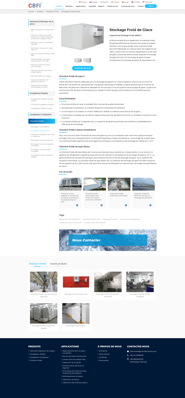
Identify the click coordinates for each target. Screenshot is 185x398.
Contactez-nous (138, 346)
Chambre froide (52, 11)
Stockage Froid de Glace (40, 131)
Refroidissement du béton (73, 376)
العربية (126, 2)
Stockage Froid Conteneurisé (42, 140)
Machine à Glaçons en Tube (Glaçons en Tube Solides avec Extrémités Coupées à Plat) (42, 37)
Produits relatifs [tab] (37, 263)
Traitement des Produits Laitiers (75, 383)
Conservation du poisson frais (74, 359)
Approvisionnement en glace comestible (74, 352)
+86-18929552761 (136, 359)
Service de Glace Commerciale (74, 356)
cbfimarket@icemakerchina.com (143, 351)
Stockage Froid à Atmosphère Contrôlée (42, 145)
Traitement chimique (71, 379)
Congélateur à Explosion (40, 114)
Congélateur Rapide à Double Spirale (42, 100)
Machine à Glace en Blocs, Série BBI (43, 54)
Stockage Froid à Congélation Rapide (42, 156)
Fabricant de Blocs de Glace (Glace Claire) (41, 71)
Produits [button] (59, 6)
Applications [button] (81, 6)
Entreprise (103, 351)
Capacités (92, 6)
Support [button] (101, 6)
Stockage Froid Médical (40, 127)
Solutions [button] (69, 6)
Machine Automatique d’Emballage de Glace (39, 86)
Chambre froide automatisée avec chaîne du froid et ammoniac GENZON (93, 197)
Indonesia (148, 2)
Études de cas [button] (112, 6)
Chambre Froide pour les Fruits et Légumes (42, 135)
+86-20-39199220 (136, 355)
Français (116, 2)
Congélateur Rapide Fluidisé (41, 108)
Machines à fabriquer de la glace (41, 23)
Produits (40, 11)
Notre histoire (104, 354)
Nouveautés (103, 360)
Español (105, 2)
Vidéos (150, 6)
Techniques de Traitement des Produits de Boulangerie (74, 372)
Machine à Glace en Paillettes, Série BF (42, 43)
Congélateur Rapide (39, 93)
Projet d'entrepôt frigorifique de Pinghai (119, 195)
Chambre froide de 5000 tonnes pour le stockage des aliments (143, 196)
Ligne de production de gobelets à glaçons (39, 80)
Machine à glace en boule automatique (40, 65)
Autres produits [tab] (58, 263)
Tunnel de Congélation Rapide (42, 104)
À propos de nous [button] (128, 6)
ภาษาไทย (137, 2)
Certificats (103, 357)
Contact (141, 6)
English (84, 2)
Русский (94, 2)
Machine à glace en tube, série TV (42, 30)
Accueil (31, 11)
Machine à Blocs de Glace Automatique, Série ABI (40, 60)
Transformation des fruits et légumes (73, 367)
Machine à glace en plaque (41, 76)
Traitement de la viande (72, 362)
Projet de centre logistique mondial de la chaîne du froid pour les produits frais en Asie (70, 198)
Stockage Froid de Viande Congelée (40, 150)
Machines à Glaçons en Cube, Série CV (42, 49)
